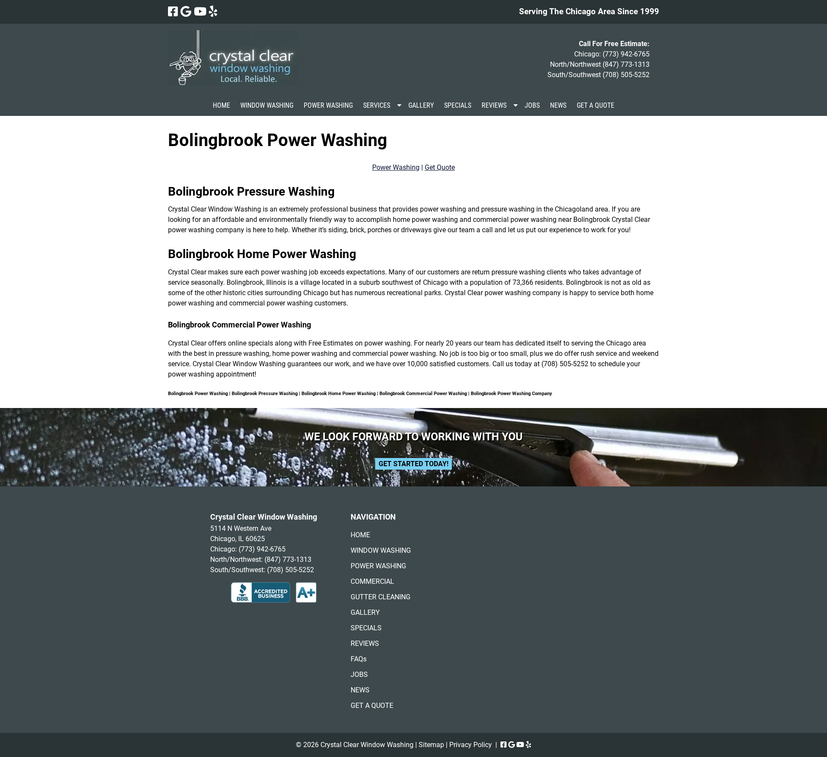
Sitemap (431, 745)
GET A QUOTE (595, 105)
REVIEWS (494, 105)
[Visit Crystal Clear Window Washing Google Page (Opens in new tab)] (185, 11)
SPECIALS (457, 105)
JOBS (532, 105)
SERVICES (376, 105)
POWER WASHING (328, 105)
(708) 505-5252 (626, 75)
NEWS (558, 105)
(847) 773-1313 (626, 64)
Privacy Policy (470, 745)
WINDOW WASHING (266, 105)
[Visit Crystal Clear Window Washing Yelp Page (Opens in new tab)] (213, 11)
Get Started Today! (413, 464)
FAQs (359, 659)
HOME (221, 105)
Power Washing (396, 167)
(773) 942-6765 (626, 54)
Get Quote (440, 167)
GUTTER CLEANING (380, 597)
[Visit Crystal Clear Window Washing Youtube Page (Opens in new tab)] (200, 11)
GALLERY (421, 105)
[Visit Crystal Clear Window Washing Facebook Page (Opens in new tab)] (173, 11)
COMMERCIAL (372, 581)
